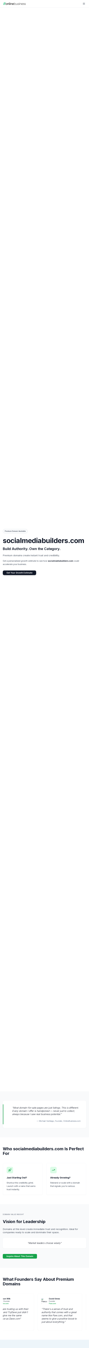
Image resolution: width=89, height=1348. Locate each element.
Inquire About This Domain (19, 1256)
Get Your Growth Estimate (19, 573)
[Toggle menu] (84, 3)
